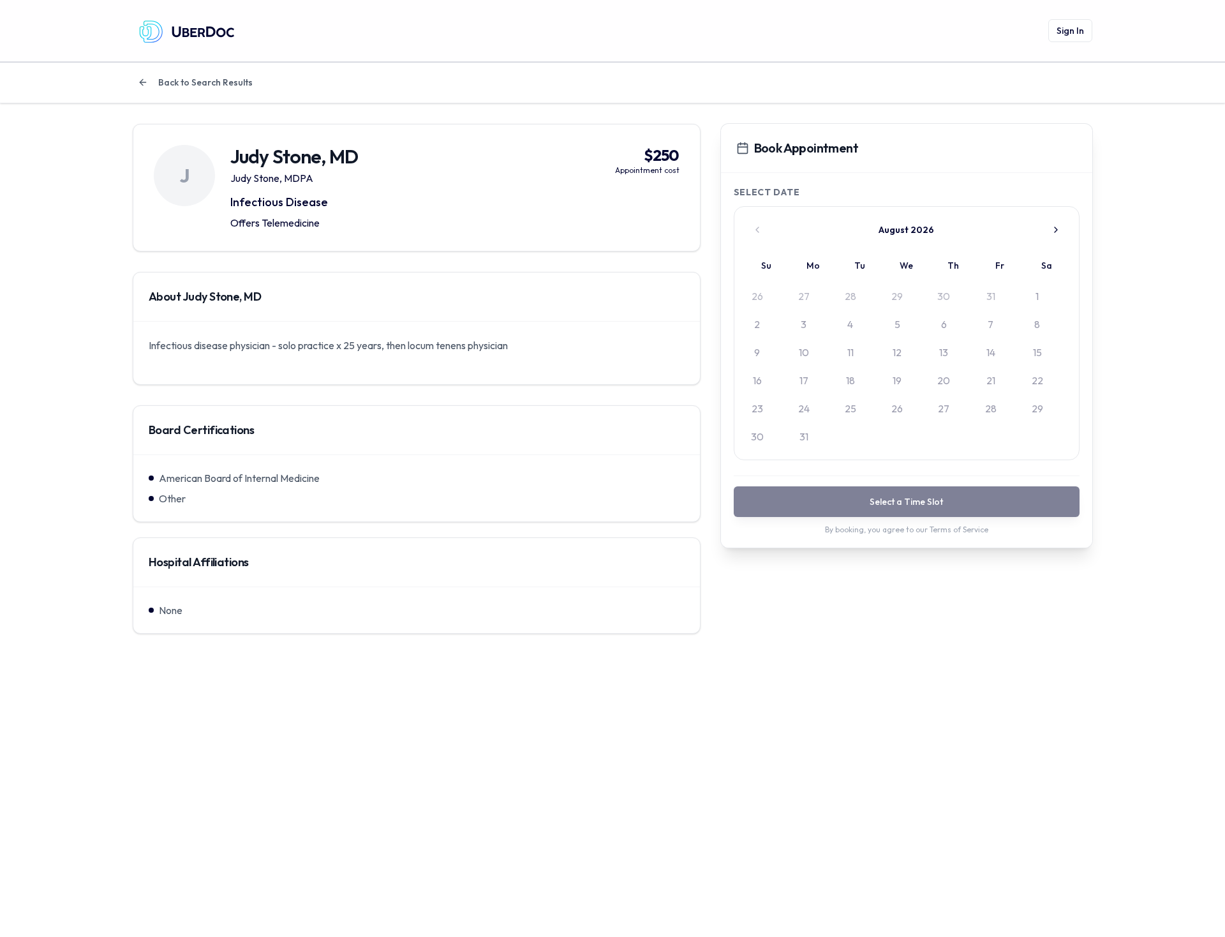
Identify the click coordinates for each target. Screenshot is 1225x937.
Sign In (1070, 30)
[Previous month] (757, 230)
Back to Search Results (205, 82)
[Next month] (1056, 230)
